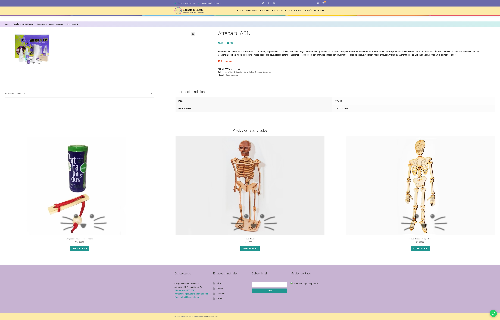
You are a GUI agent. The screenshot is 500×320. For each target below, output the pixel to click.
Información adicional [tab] (15, 93)
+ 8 (233, 72)
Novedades (251, 11)
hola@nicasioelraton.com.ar (210, 3)
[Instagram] (274, 3)
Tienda (240, 11)
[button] (193, 34)
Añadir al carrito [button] (80, 248)
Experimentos (232, 75)
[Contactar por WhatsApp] (493, 313)
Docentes (41, 24)
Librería (308, 11)
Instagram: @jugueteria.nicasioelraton (191, 294)
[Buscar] (318, 3)
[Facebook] (263, 3)
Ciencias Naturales (56, 24)
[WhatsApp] (268, 3)
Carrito (220, 298)
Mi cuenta (319, 11)
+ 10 (229, 72)
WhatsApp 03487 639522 (186, 3)
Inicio (7, 24)
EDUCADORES (27, 24)
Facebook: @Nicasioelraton (186, 297)
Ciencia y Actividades (244, 72)
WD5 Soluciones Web (209, 317)
